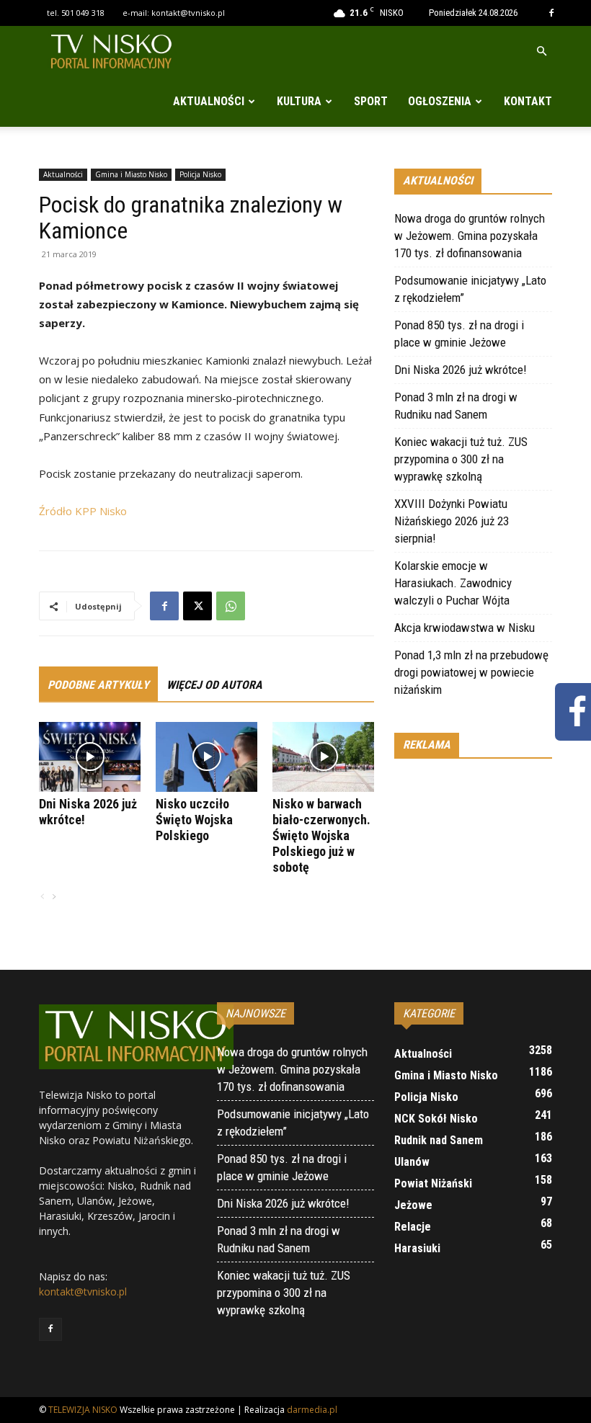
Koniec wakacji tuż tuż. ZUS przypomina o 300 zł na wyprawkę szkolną (461, 458)
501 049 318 (83, 12)
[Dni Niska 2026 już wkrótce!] (90, 757)
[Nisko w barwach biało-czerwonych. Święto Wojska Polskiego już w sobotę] (323, 757)
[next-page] (53, 897)
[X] (197, 606)
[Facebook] (551, 13)
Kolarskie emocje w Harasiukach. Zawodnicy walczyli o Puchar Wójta (453, 582)
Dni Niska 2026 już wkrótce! (460, 369)
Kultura (299, 101)
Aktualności (208, 101)
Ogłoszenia (439, 101)
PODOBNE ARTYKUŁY (98, 685)
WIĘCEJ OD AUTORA (214, 685)
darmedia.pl (312, 1410)
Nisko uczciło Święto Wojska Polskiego (194, 819)
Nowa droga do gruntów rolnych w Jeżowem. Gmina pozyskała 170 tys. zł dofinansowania (469, 235)
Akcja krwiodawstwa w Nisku (464, 627)
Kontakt (528, 101)
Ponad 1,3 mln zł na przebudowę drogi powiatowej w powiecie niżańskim (471, 672)
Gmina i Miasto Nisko (131, 174)
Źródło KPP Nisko (83, 511)
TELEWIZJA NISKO (82, 1410)
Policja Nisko (200, 174)
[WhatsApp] (230, 606)
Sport (371, 101)
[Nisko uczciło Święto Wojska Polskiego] (206, 757)
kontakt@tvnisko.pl (188, 12)
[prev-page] (42, 897)
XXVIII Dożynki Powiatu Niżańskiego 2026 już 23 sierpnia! (451, 520)
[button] (541, 51)
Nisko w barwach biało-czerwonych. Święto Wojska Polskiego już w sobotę (321, 835)
